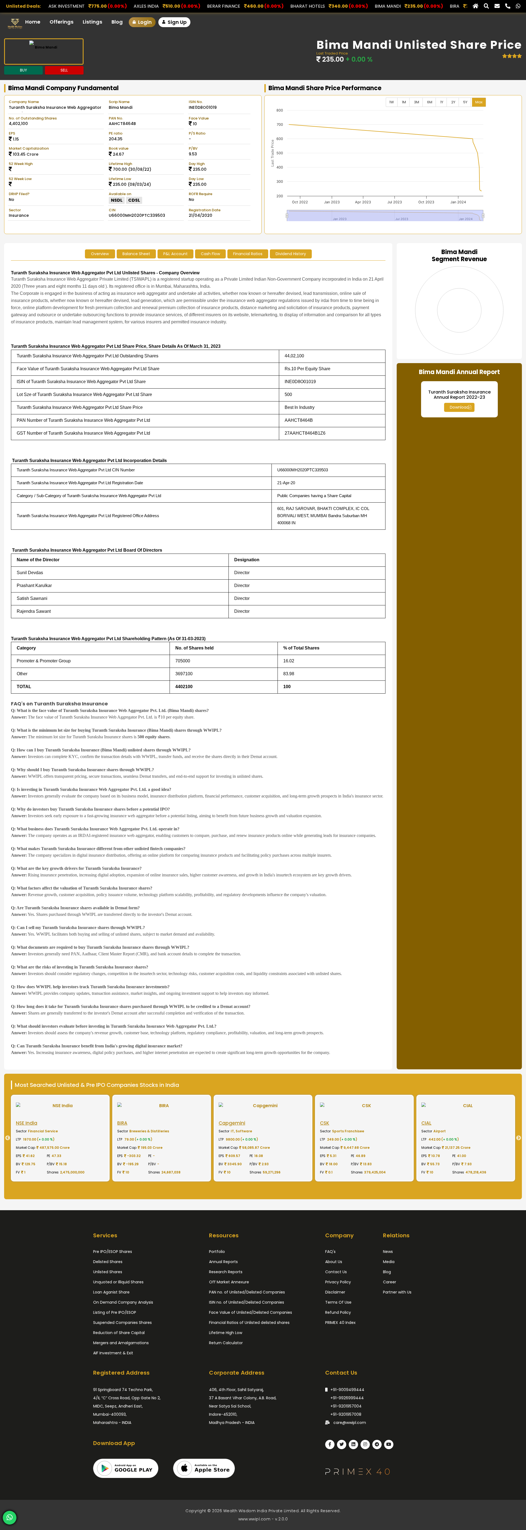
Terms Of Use (338, 1302)
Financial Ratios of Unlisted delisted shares (249, 1322)
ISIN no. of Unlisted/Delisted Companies (246, 1302)
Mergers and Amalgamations (121, 1343)
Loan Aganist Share (111, 1292)
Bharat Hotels (194, 6)
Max (478, 102)
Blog (117, 21)
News (388, 1251)
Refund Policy (338, 1312)
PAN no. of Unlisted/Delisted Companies (247, 1292)
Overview (100, 254)
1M (404, 102)
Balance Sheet (136, 254)
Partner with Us (397, 1292)
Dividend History (291, 254)
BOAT (398, 6)
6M (429, 102)
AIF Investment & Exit (113, 1353)
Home (32, 21)
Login (144, 22)
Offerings (61, 21)
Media (389, 1261)
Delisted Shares (107, 1261)
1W (391, 102)
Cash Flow (210, 254)
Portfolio (217, 1251)
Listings (92, 21)
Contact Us (336, 1272)
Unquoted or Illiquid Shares (118, 1282)
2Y (453, 102)
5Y (465, 102)
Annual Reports (223, 1261)
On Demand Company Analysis (123, 1302)
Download (459, 407)
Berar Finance (110, 6)
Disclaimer (335, 1292)
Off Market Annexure (229, 1282)
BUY (23, 70)
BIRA (341, 6)
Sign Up (177, 22)
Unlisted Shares (107, 1272)
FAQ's (330, 1251)
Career (389, 1282)
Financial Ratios (247, 254)
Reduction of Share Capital (119, 1332)
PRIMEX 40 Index (340, 1322)
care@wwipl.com (349, 1422)
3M (416, 102)
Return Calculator (226, 1343)
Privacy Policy (338, 1282)
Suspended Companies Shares (122, 1322)
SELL (64, 70)
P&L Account (175, 254)
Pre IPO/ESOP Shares (112, 1251)
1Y (441, 102)
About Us (333, 1261)
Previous (5, 1138)
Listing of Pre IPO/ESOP (114, 1312)
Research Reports (225, 1272)
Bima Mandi (274, 6)
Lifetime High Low (225, 1332)
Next (520, 1138)
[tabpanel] (60, 1138)
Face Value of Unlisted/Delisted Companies (250, 1312)
